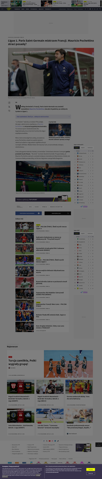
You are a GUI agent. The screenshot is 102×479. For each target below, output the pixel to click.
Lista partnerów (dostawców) (52, 472)
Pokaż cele (90, 473)
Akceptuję (91, 469)
